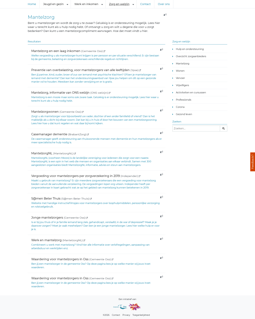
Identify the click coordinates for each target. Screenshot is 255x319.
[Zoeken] (223, 128)
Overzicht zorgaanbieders (191, 56)
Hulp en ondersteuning (190, 49)
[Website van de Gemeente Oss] (120, 306)
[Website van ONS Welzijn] (135, 306)
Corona (180, 107)
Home (32, 4)
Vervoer (180, 78)
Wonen (180, 70)
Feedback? (252, 162)
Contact (145, 4)
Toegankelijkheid (141, 315)
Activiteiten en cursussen (191, 92)
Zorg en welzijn (119, 4)
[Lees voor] (164, 15)
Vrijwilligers (182, 85)
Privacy (126, 315)
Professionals (183, 99)
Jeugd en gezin (53, 4)
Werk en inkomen (86, 4)
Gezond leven (184, 114)
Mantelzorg (182, 63)
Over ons (164, 4)
